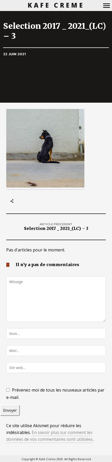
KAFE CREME (56, 5)
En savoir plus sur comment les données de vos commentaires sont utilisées (49, 436)
